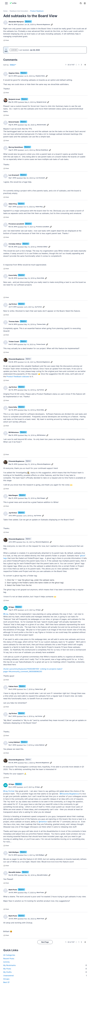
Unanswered (45, 975)
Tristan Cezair (14, 341)
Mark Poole (13, 890)
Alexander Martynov (16, 22)
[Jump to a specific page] (85, 64)
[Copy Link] (51, 24)
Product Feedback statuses (17, 376)
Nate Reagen (13, 495)
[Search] (81, 3)
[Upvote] (6, 49)
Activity (6, 962)
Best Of (6, 982)
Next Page (45, 942)
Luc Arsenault (14, 175)
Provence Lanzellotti (16, 224)
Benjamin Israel (14, 99)
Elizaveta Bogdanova (43, 24)
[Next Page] (81, 64)
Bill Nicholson (14, 432)
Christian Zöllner (15, 244)
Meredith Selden (15, 872)
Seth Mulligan (14, 852)
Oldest (12, 65)
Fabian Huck (13, 686)
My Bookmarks (45, 965)
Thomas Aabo (14, 321)
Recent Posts (8, 958)
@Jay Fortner (8, 791)
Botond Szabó (14, 122)
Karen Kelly (13, 275)
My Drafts (45, 972)
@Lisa (5, 614)
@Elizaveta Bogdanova (69, 794)
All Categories (9, 955)
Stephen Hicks (14, 73)
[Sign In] (85, 3)
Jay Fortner (13, 304)
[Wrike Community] (13, 3)
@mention (43, 822)
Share (6, 40)
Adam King (13, 204)
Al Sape (11, 607)
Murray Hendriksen (16, 147)
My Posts (45, 969)
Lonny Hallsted (14, 742)
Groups (6, 979)
